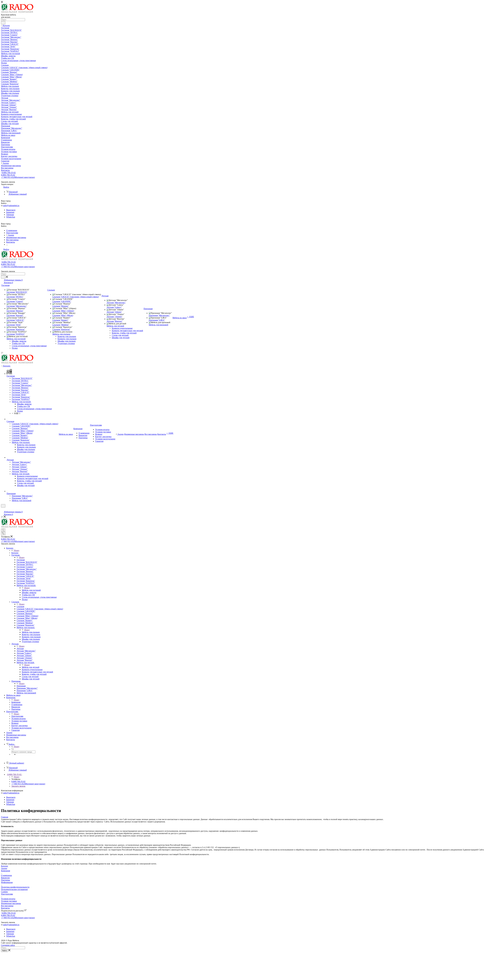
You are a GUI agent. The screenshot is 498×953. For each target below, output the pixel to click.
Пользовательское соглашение (14, 889)
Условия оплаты (8, 899)
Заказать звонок (18, 786)
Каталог (15, 553)
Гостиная (21, 560)
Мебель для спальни (31, 632)
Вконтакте (10, 210)
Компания (15, 702)
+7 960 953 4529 (18, 177)
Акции (4, 868)
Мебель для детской (30, 667)
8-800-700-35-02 (9, 172)
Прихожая (21, 686)
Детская (20, 648)
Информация (7, 882)
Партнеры (5, 880)
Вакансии (5, 878)
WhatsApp (10, 217)
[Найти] (3, 22)
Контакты (5, 908)
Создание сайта (8, 945)
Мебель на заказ (179, 318)
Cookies (4, 892)
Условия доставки (9, 901)
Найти (4, 951)
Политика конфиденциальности (15, 887)
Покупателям (17, 716)
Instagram (10, 212)
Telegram (10, 215)
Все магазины (7, 906)
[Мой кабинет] (2, 509)
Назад (16, 550)
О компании (6, 875)
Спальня (20, 606)
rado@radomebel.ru (11, 205)
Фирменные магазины (11, 903)
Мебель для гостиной (31, 590)
